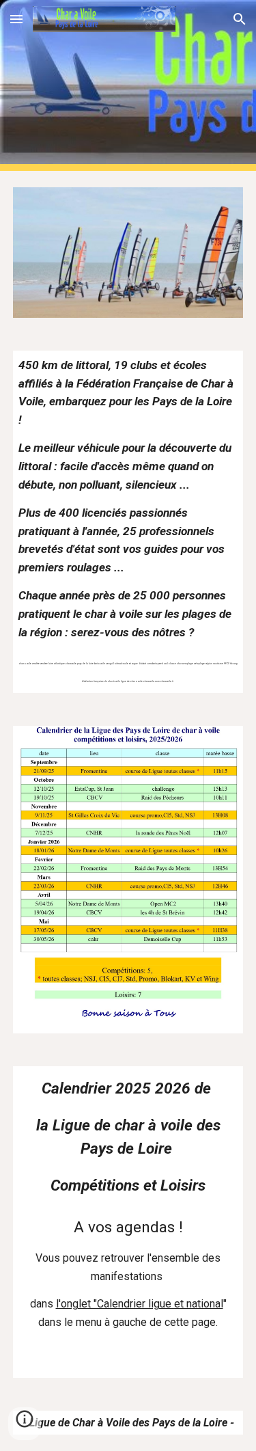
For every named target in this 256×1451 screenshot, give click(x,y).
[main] (128, 522)
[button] (16, 19)
